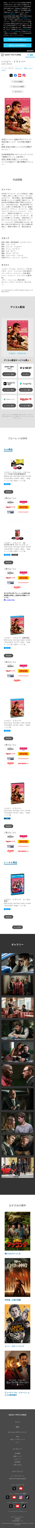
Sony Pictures (25, 29)
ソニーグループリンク (17, 1476)
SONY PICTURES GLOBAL (17, 1479)
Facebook (15, 76)
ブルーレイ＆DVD (18, 87)
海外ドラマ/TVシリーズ (17, 1439)
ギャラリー (18, 92)
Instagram (23, 76)
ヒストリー (17, 1459)
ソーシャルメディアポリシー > (17, 1511)
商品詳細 (8, 492)
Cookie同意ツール (26, 18)
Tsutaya (10, 513)
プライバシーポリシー (17, 1517)
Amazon (10, 574)
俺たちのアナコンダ (12, 1253)
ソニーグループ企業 (11, 31)
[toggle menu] (2, 55)
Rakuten (10, 579)
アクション (18, 68)
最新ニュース (17, 1456)
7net (23, 513)
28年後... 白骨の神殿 (13, 1300)
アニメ (17, 1442)
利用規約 (17, 1519)
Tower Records (23, 579)
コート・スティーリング (14, 1346)
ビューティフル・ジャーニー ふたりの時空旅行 (17, 1393)
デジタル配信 (18, 82)
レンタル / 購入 (9, 374)
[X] (7, 1497)
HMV (23, 574)
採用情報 (17, 1462)
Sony (28, 51)
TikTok (24, 1507)
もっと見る (17, 927)
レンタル (26, 374)
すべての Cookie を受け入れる (17, 40)
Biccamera (23, 852)
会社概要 (17, 1453)
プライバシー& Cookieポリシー (17, 13)
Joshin (10, 852)
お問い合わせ (17, 1465)
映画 (17, 1427)
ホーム (17, 1422)
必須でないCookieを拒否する (17, 45)
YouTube (19, 76)
